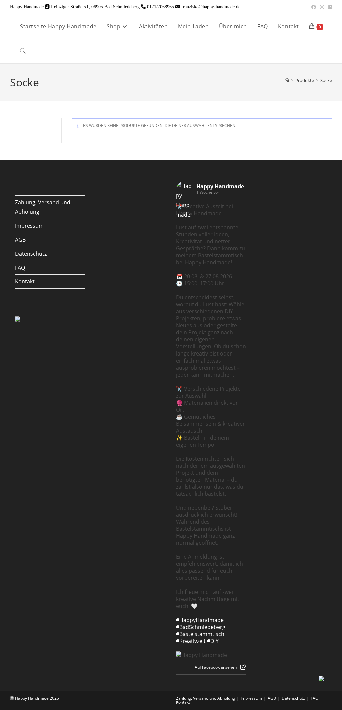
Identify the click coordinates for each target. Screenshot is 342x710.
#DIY (213, 641)
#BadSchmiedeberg (200, 627)
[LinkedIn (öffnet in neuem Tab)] (329, 7)
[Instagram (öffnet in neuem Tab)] (322, 7)
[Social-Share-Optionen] (243, 667)
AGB (20, 239)
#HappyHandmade (200, 620)
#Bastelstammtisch (200, 634)
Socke (326, 80)
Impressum (29, 225)
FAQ (20, 267)
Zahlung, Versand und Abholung (205, 698)
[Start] (287, 80)
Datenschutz (31, 253)
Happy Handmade (220, 186)
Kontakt (25, 281)
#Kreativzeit (191, 641)
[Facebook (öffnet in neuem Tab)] (313, 7)
